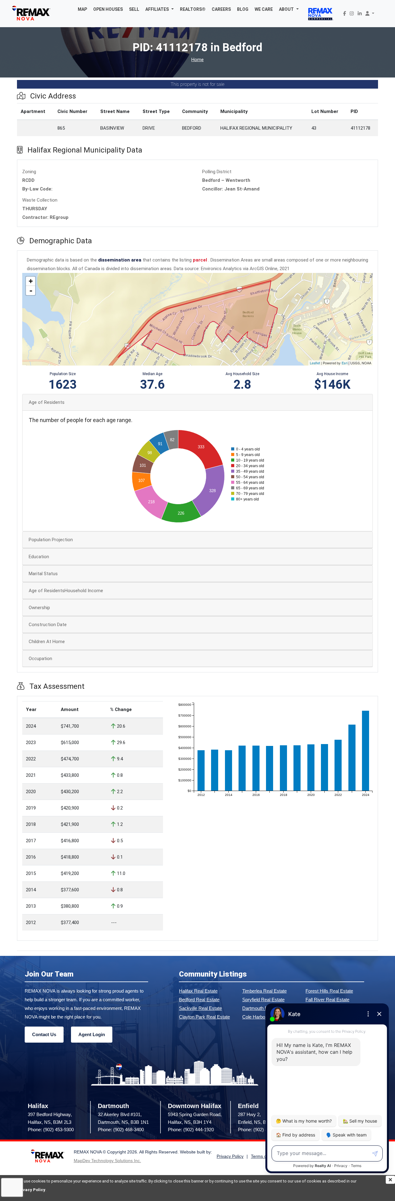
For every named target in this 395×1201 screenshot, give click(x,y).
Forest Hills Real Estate (329, 991)
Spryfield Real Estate (263, 999)
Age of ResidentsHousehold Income (66, 590)
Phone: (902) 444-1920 (191, 1129)
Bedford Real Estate (199, 999)
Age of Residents (46, 402)
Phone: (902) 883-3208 (261, 1129)
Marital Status (43, 573)
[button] (159, 9)
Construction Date (48, 624)
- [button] (31, 290)
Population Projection (51, 539)
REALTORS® (193, 9)
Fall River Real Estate (327, 999)
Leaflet (315, 362)
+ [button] (31, 281)
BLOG (242, 9)
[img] (390, 1179)
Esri (344, 362)
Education (39, 556)
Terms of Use (264, 1156)
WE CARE (264, 9)
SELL (134, 9)
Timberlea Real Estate (264, 991)
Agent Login (91, 1034)
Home (197, 59)
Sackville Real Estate (200, 1008)
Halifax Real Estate (198, 991)
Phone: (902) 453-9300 (51, 1129)
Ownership (39, 607)
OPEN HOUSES (108, 9)
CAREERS (221, 9)
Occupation (40, 658)
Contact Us (44, 1034)
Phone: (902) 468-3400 (121, 1129)
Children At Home (47, 641)
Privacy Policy (31, 1189)
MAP (82, 9)
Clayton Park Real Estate (204, 1016)
